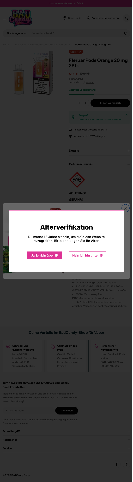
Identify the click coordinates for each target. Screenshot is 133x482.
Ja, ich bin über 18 (43, 255)
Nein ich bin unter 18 (86, 255)
